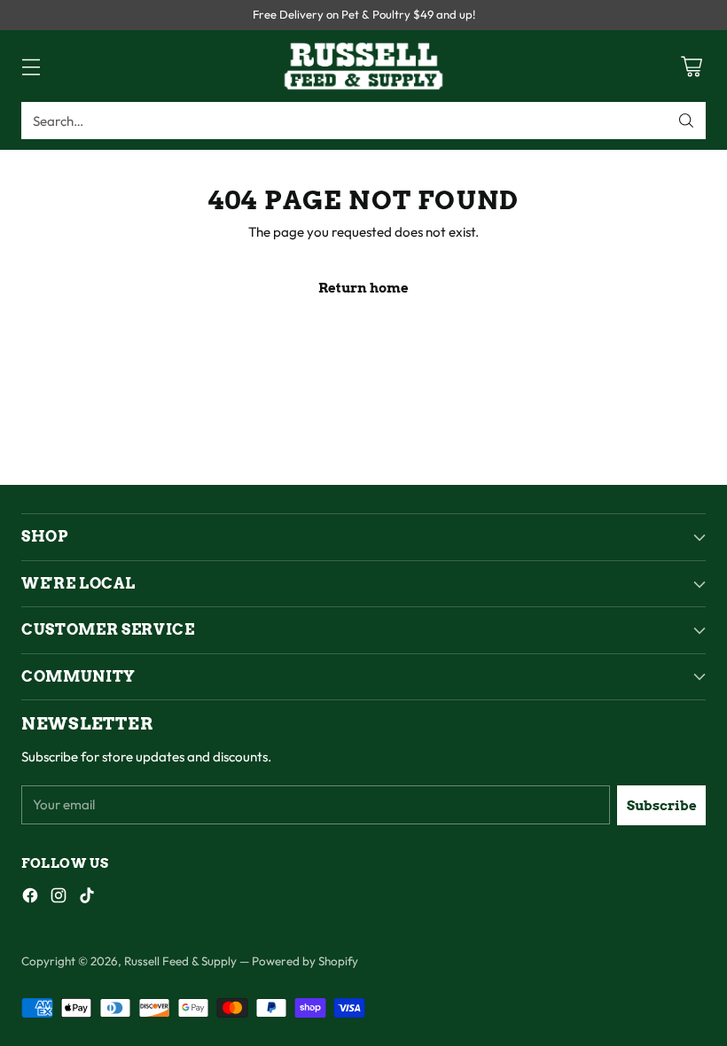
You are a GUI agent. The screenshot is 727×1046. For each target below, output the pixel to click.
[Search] (686, 120)
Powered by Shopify (305, 961)
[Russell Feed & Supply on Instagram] (58, 898)
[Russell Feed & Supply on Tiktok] (87, 898)
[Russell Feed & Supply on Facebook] (30, 898)
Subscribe (662, 805)
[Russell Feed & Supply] (363, 66)
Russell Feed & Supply (180, 961)
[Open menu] (30, 66)
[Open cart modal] (691, 66)
